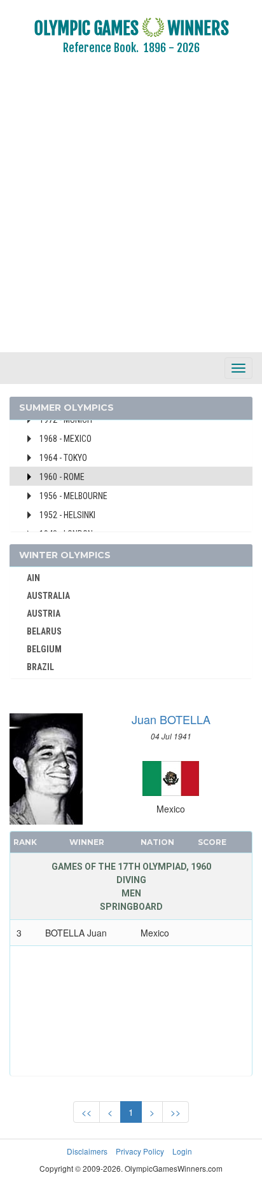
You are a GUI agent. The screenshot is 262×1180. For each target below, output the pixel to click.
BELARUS (44, 631)
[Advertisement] (131, 212)
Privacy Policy (140, 1151)
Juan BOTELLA (171, 719)
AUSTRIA (43, 613)
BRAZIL (40, 667)
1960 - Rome (62, 477)
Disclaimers (87, 1151)
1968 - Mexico (65, 439)
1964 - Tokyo (63, 458)
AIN (33, 578)
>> (175, 1112)
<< (86, 1112)
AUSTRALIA (48, 596)
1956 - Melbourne (73, 496)
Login (182, 1151)
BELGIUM (44, 649)
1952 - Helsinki (67, 515)
